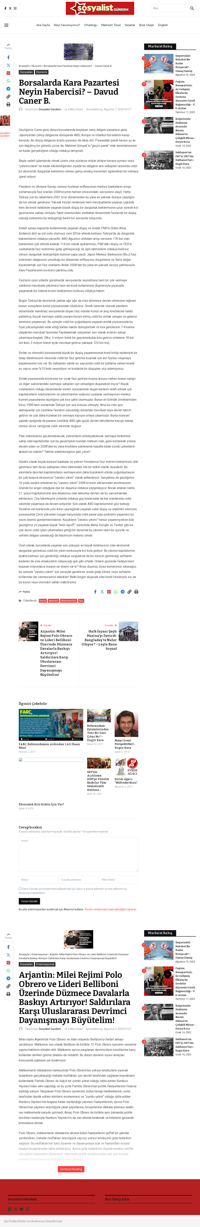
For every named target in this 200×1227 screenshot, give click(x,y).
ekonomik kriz (68, 600)
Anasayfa (24, 65)
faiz (81, 600)
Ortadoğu (90, 25)
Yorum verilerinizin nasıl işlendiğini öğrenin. (110, 909)
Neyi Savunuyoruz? (67, 25)
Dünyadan (26, 72)
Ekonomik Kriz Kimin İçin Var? (41, 804)
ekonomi (53, 600)
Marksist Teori (111, 25)
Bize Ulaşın (146, 25)
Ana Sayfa (43, 25)
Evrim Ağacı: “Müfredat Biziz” (126, 781)
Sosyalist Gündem (50, 109)
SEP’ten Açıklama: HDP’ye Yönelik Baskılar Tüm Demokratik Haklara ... (98, 781)
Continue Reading (71, 1169)
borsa (43, 600)
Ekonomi (37, 65)
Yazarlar (130, 25)
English (163, 25)
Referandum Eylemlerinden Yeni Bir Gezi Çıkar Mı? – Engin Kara (98, 733)
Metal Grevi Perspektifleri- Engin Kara (125, 744)
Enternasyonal (39, 954)
